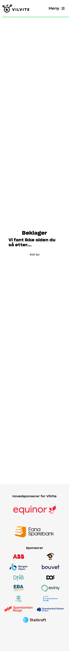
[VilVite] (16, 8)
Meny (54, 8)
